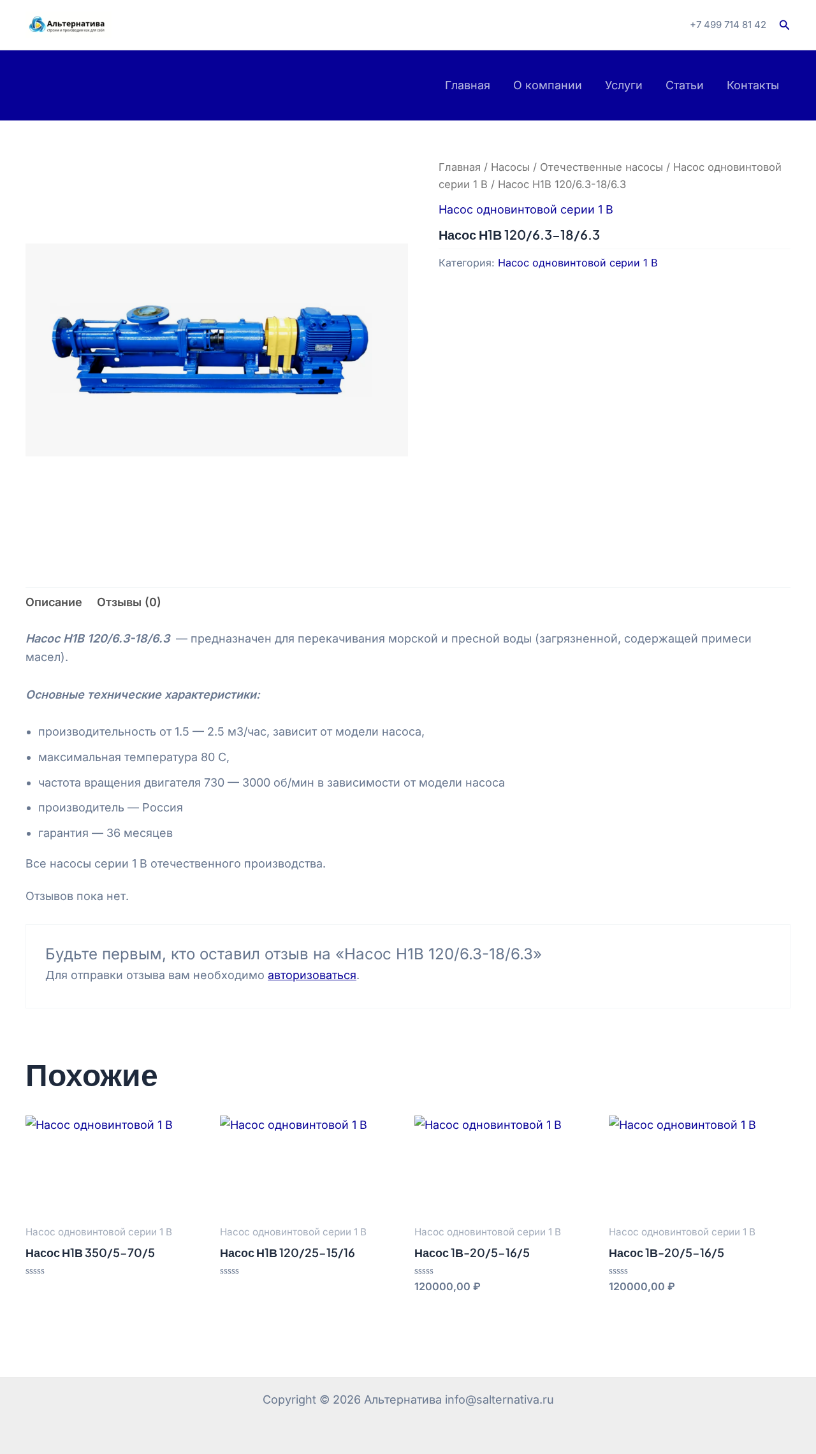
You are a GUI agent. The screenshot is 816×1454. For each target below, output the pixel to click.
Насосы (510, 167)
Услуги (624, 85)
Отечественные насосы (601, 167)
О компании (547, 85)
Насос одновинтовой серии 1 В (526, 209)
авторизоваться (312, 975)
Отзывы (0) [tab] (129, 602)
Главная (467, 85)
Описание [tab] (54, 602)
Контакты (753, 85)
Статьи (685, 85)
